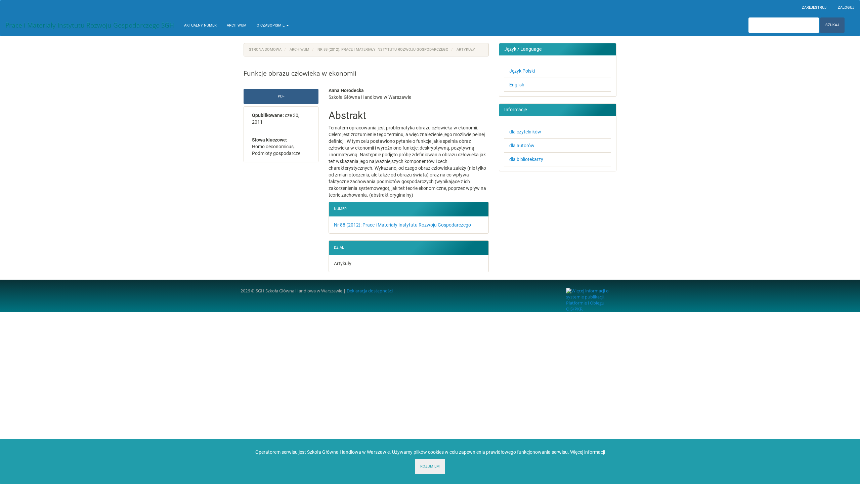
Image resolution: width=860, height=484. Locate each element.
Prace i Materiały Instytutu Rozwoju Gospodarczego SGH (89, 25)
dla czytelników (525, 131)
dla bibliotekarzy (526, 159)
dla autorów (521, 145)
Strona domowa (265, 49)
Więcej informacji (587, 452)
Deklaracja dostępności (370, 291)
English (516, 84)
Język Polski (522, 71)
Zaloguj (846, 7)
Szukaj (832, 25)
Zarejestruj (814, 7)
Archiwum (237, 25)
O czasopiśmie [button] (271, 25)
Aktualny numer (200, 25)
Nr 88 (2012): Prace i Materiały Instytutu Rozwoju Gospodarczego (382, 49)
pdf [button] (281, 96)
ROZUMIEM (430, 466)
